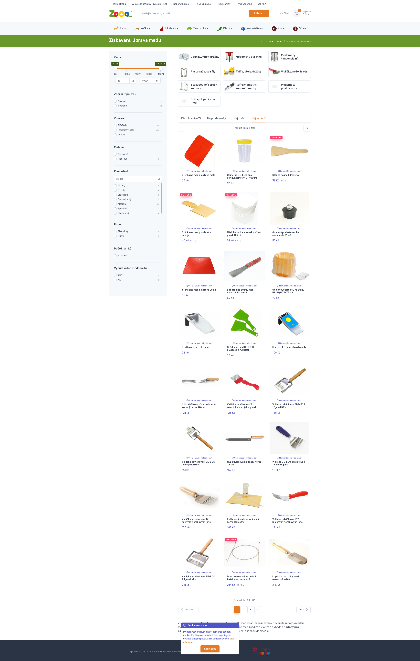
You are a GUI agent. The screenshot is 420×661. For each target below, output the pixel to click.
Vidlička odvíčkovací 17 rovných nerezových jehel (196, 520)
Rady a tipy (225, 4)
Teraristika (199, 28)
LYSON (121, 134)
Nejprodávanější (217, 118)
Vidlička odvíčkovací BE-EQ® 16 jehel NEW (288, 406)
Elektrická (123, 194)
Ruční (121, 236)
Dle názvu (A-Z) (191, 118)
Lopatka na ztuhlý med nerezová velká (285, 578)
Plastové (122, 158)
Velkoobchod (245, 4)
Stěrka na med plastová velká (199, 289)
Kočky (144, 28)
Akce (280, 28)
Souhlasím (210, 648)
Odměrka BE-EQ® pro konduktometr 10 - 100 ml (242, 176)
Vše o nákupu (204, 4)
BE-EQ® (122, 125)
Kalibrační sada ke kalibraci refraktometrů (243, 520)
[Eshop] (262, 41)
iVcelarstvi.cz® (126, 130)
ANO (120, 275)
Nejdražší (239, 118)
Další (301, 609)
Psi (121, 28)
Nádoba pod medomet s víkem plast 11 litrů (244, 234)
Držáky (121, 185)
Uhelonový (123, 213)
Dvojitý (122, 190)
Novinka (122, 101)
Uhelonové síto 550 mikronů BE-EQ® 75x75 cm (288, 291)
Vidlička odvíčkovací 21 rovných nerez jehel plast (241, 406)
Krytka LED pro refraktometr (289, 347)
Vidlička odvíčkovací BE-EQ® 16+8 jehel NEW (198, 463)
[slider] (115, 68)
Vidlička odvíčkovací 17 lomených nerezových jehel (287, 520)
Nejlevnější (258, 118)
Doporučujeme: (181, 4)
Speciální (122, 208)
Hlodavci (170, 28)
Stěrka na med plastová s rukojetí (196, 234)
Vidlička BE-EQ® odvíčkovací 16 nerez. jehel (288, 463)
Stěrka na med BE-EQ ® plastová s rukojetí (240, 348)
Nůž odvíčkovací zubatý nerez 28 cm (244, 463)
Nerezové (123, 154)
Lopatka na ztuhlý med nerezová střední (240, 291)
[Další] (307, 128)
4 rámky (122, 255)
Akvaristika (253, 28)
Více (301, 28)
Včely (280, 41)
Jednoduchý (124, 199)
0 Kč (307, 13)
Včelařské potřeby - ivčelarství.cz (150, 4)
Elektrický (123, 231)
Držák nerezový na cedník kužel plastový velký (241, 578)
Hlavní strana (119, 4)
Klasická (122, 204)
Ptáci (226, 28)
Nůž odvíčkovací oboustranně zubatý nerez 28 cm (199, 406)
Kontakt (262, 4)
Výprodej (122, 105)
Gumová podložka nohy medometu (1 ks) (285, 234)
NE (119, 280)
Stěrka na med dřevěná (285, 175)
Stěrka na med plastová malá (198, 175)
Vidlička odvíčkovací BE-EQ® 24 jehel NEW (198, 578)
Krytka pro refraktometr (196, 347)
